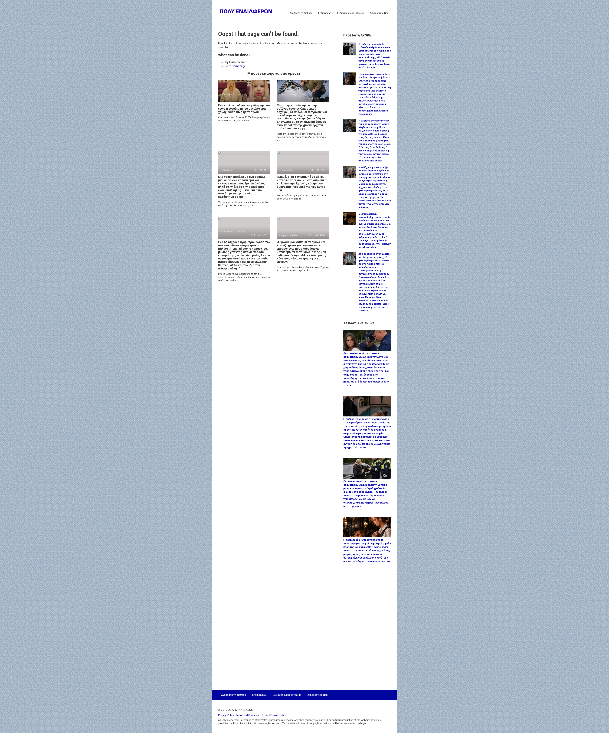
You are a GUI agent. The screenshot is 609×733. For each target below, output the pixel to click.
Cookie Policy (278, 715)
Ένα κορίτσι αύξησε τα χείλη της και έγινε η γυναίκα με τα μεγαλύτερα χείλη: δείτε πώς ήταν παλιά (244, 108)
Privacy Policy (226, 715)
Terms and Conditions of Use (252, 715)
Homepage (239, 66)
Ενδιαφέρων (324, 13)
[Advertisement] (367, 628)
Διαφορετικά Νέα (379, 13)
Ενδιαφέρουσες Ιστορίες (350, 13)
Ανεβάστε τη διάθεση (301, 13)
